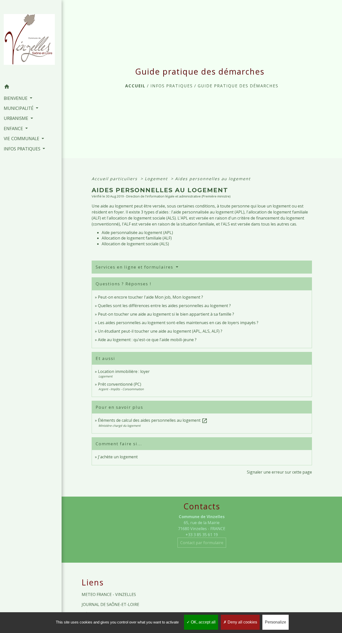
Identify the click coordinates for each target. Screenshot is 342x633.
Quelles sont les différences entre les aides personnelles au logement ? (164, 305)
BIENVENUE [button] (16, 98)
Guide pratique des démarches (238, 86)
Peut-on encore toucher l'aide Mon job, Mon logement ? (150, 297)
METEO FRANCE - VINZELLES (109, 594)
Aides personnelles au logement (213, 178)
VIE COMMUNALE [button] (22, 138)
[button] (31, 87)
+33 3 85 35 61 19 (202, 534)
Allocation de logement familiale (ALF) (137, 238)
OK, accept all (203, 622)
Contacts (202, 506)
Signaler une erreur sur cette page (279, 472)
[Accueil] (31, 41)
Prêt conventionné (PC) (119, 384)
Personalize (275, 622)
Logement (157, 178)
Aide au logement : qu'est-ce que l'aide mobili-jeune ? (147, 339)
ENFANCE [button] (14, 128)
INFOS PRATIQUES (171, 86)
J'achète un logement (118, 457)
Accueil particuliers (115, 178)
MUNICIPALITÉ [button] (19, 108)
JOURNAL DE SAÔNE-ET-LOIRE (110, 604)
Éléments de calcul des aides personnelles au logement (153, 420)
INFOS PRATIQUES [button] (23, 149)
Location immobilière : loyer (124, 371)
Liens (93, 582)
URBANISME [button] (17, 118)
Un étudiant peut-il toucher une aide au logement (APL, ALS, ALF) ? (160, 331)
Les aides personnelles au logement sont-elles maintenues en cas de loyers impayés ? (178, 322)
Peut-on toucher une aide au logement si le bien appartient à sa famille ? (166, 314)
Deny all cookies (242, 622)
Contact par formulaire (201, 542)
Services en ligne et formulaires (135, 267)
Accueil (135, 86)
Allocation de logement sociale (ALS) (135, 244)
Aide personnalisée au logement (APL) (137, 232)
